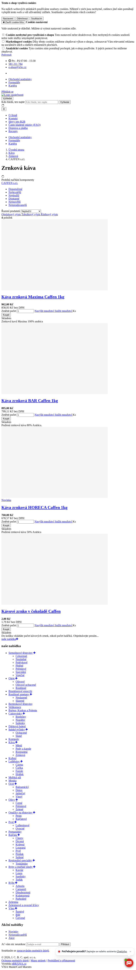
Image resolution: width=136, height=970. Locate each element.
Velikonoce (14, 707)
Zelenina (13, 901)
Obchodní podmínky (20, 79)
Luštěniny (14, 761)
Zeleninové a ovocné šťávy (23, 905)
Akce (11, 937)
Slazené (20, 700)
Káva (11, 742)
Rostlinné (21, 687)
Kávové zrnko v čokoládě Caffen (31, 611)
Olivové (20, 681)
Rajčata (13, 834)
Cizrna (19, 764)
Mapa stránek (38, 960)
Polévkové (21, 662)
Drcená (20, 841)
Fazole (19, 771)
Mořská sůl (14, 777)
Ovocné (20, 828)
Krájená (20, 844)
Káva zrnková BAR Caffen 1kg (29, 400)
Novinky (13, 931)
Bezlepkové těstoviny (20, 703)
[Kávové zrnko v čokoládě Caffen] (54, 603)
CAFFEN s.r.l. (9, 183)
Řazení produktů (11, 211)
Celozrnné (21, 656)
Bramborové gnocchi (20, 691)
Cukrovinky (15, 713)
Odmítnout (22, 18)
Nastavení (8, 18)
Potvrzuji (6, 54)
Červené (20, 917)
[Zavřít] (130, 951)
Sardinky (21, 876)
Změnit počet (8, 310)
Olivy (12, 799)
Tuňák (19, 879)
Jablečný (20, 793)
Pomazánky (15, 831)
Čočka (19, 767)
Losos (19, 873)
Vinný (19, 796)
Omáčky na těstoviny (20, 812)
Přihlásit (65, 944)
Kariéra (12, 85)
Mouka (12, 780)
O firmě (12, 115)
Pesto (19, 815)
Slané (19, 735)
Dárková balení (17, 726)
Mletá (19, 745)
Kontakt (13, 118)
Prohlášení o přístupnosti (61, 960)
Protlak (20, 854)
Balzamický (22, 786)
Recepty (13, 131)
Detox (19, 790)
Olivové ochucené (26, 684)
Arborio (20, 885)
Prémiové (21, 668)
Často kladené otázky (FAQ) (24, 124)
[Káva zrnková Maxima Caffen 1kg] (54, 289)
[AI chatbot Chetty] (129, 963)
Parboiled (21, 898)
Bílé (18, 914)
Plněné (19, 665)
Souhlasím (36, 18)
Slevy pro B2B (16, 121)
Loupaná (21, 847)
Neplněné (21, 659)
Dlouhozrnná (23, 892)
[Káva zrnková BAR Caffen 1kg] (54, 393)
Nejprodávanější (17, 934)
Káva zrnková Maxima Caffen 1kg (32, 297)
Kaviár (19, 870)
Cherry (19, 838)
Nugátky (20, 719)
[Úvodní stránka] (12, 94)
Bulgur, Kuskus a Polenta (22, 710)
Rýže (11, 882)
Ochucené (21, 732)
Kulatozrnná (22, 895)
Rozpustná (21, 751)
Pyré (11, 822)
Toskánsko (22, 863)
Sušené (20, 857)
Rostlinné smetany (19, 694)
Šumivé (20, 911)
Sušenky (20, 723)
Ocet (11, 783)
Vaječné (20, 675)
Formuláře (14, 82)
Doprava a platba (18, 128)
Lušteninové (22, 825)
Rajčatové (21, 818)
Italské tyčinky (17, 729)
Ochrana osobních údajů (15, 960)
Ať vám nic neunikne (13, 944)
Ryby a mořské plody (20, 866)
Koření (12, 758)
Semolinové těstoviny (20, 652)
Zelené (19, 809)
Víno (11, 908)
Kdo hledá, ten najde (13, 101)
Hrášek (20, 774)
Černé (19, 802)
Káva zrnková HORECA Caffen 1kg (34, 507)
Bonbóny (21, 716)
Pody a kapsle (23, 748)
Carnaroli (21, 889)
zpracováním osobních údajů (33, 950)
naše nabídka (8, 639)
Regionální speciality (20, 860)
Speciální (21, 672)
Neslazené (21, 697)
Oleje (11, 678)
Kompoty (13, 739)
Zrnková (20, 755)
